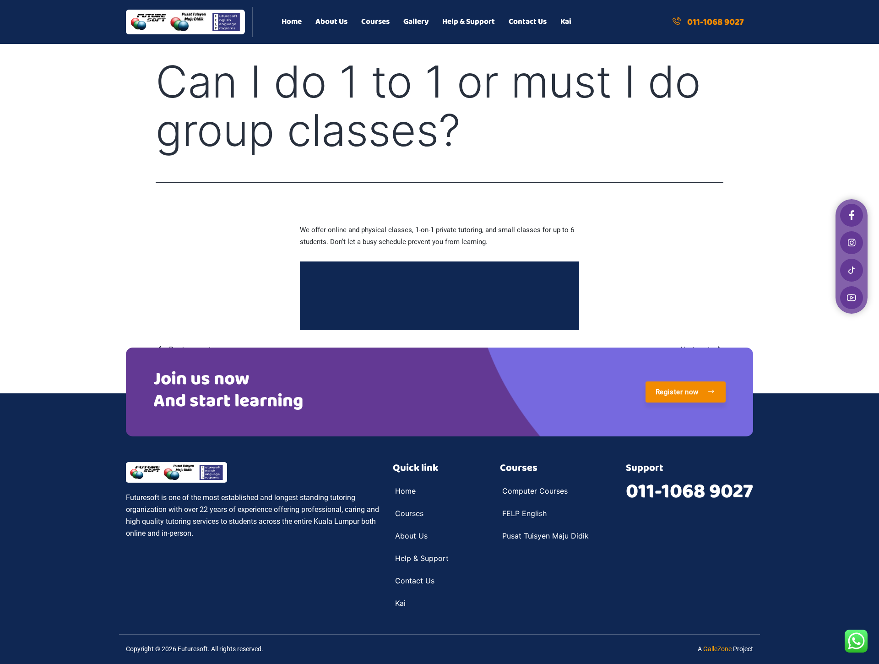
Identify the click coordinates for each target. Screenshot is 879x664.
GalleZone (717, 649)
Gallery (416, 22)
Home (292, 22)
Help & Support (468, 22)
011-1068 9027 (689, 491)
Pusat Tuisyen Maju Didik (545, 535)
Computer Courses (535, 490)
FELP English (524, 513)
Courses (375, 22)
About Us (331, 22)
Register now (678, 392)
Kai (565, 22)
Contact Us (528, 22)
